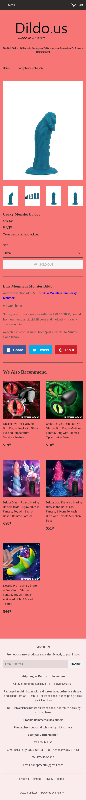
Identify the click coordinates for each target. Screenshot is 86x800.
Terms (60, 778)
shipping (24, 778)
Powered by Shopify (52, 792)
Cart (80, 5)
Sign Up (75, 663)
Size (5, 245)
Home (6, 68)
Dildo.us (33, 792)
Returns (36, 778)
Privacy (49, 778)
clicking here (44, 700)
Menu (11, 5)
